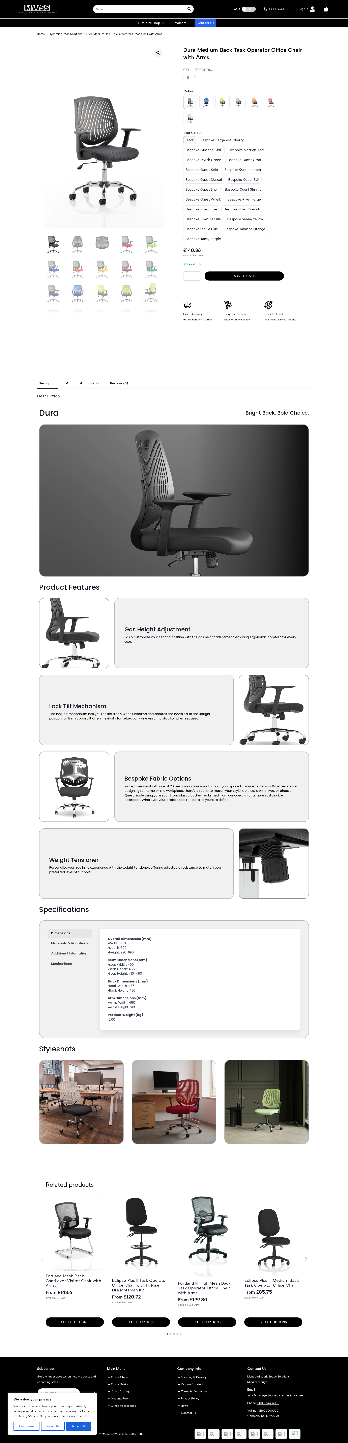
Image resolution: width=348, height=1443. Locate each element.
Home (41, 34)
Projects (180, 23)
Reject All (53, 1426)
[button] (158, 53)
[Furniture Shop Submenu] (163, 23)
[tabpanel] (174, 780)
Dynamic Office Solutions (65, 34)
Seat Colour (192, 133)
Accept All (79, 1426)
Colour (188, 91)
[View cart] (326, 9)
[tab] (47, 383)
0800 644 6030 (268, 1403)
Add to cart (244, 276)
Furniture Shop (149, 23)
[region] (52, 1414)
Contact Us (205, 23)
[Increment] (197, 276)
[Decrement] (186, 276)
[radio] (190, 102)
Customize (26, 1426)
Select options (74, 1322)
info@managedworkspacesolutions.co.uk (275, 1395)
